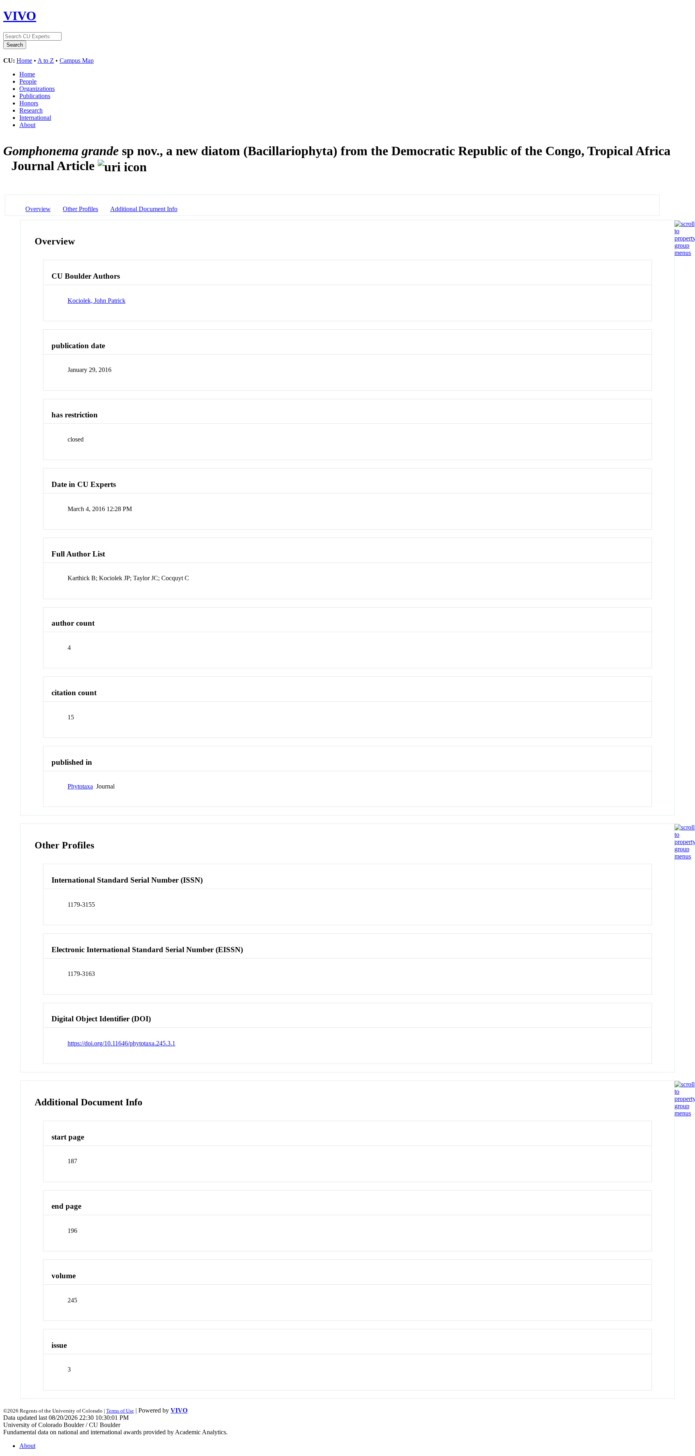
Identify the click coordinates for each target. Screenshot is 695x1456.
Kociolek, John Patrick (96, 300)
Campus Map (77, 60)
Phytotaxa (80, 786)
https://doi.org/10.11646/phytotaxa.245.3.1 (121, 1043)
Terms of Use (120, 1411)
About (27, 124)
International (35, 117)
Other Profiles (80, 208)
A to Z (45, 60)
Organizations (37, 88)
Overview (38, 208)
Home (24, 60)
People (28, 81)
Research (31, 110)
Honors (28, 103)
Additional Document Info (143, 208)
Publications (34, 95)
